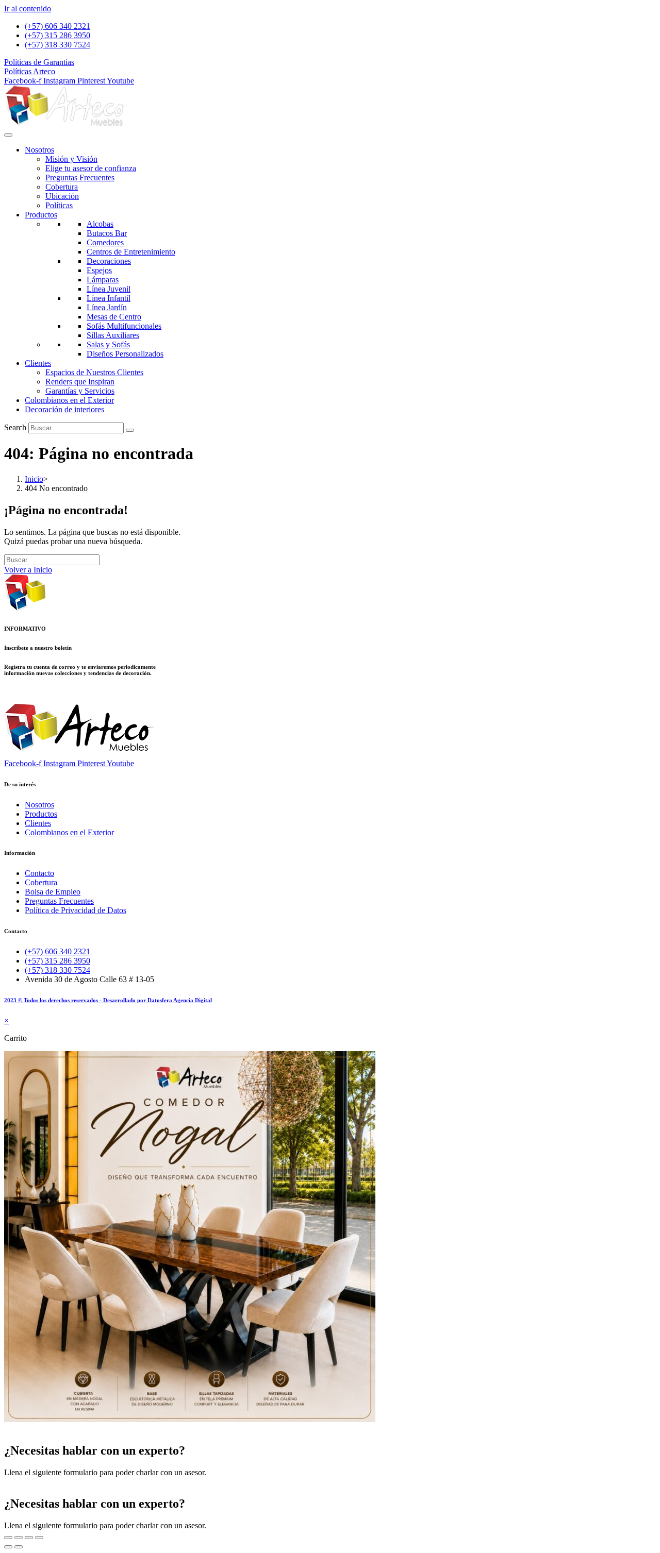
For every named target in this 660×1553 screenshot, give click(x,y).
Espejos (99, 270)
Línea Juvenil (108, 288)
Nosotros (39, 149)
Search (15, 427)
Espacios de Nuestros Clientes (94, 372)
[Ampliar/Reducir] (8, 1537)
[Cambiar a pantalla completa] (18, 1537)
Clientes (38, 363)
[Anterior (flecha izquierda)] (8, 1546)
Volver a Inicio (28, 569)
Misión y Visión (71, 159)
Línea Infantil (108, 298)
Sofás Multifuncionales (124, 326)
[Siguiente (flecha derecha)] (18, 1546)
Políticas (59, 205)
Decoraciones (109, 261)
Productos (41, 214)
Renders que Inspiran (79, 381)
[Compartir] (29, 1537)
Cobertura (61, 186)
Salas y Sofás (108, 344)
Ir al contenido (27, 8)
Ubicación (62, 196)
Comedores (105, 242)
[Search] (130, 430)
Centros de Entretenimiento (131, 251)
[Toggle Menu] (8, 135)
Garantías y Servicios (79, 390)
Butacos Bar (107, 233)
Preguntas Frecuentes (79, 177)
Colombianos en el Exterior (69, 400)
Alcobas (100, 224)
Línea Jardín (107, 307)
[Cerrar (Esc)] (39, 1537)
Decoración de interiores (64, 409)
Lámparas (103, 279)
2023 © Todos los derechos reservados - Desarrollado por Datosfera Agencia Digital (108, 1000)
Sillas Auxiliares (113, 335)
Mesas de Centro (114, 316)
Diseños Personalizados (125, 353)
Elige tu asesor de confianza (90, 168)
